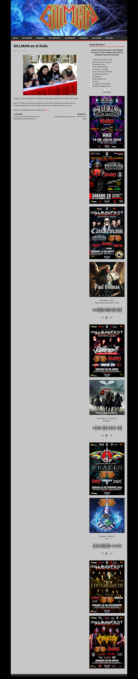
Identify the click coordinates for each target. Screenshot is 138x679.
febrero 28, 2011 (21, 51)
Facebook (84, 38)
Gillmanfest (70, 38)
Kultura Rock (54, 38)
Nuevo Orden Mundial (100, 67)
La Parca (95, 81)
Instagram (96, 38)
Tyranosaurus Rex (98, 64)
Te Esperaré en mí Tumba (101, 84)
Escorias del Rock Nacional (101, 62)
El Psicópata (96, 76)
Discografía (27, 38)
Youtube (109, 38)
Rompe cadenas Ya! (99, 79)
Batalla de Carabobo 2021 (101, 86)
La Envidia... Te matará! (100, 69)
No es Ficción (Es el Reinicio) (102, 72)
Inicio (15, 38)
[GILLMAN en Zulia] (50, 75)
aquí (47, 110)
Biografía (40, 38)
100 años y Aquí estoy (100, 74)
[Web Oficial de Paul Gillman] (69, 35)
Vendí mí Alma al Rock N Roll (102, 60)
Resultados (107, 92)
